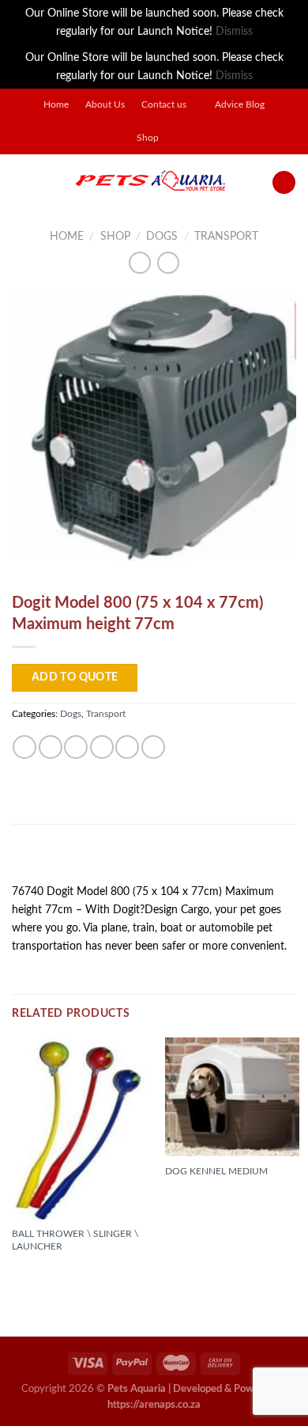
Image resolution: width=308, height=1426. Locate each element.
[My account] (283, 183)
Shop (148, 138)
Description (52, 859)
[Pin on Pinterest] (127, 747)
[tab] (154, 859)
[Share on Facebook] (50, 747)
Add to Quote (75, 677)
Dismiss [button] (234, 31)
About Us (105, 105)
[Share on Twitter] (76, 747)
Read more (47, 1273)
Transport (226, 236)
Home (56, 105)
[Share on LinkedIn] (153, 747)
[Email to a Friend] (102, 747)
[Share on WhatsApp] (24, 747)
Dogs (162, 236)
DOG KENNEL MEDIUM (216, 1171)
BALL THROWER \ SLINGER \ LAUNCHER (75, 1240)
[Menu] (20, 182)
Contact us (163, 105)
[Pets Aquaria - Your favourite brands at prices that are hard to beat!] (150, 182)
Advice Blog (240, 105)
